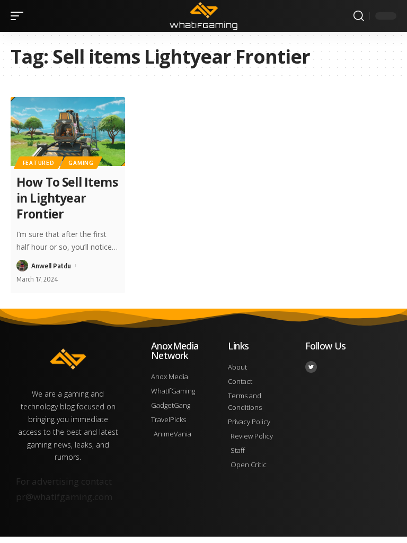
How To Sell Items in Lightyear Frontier (67, 197)
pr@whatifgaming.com (64, 497)
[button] (20, 16)
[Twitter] (311, 367)
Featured (39, 163)
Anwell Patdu (51, 265)
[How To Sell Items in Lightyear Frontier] (68, 131)
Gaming (80, 163)
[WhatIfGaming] (203, 16)
